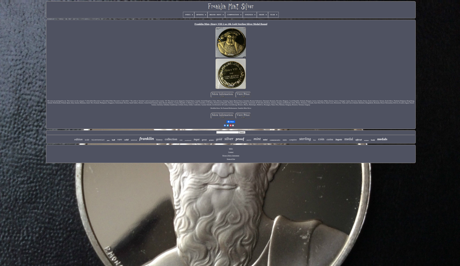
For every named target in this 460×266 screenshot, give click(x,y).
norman (366, 140)
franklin (146, 138)
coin (321, 139)
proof (240, 139)
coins (330, 139)
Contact (230, 152)
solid (126, 140)
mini (265, 139)
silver (228, 138)
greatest (211, 140)
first (314, 140)
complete (293, 140)
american (134, 140)
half (113, 140)
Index (231, 149)
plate (108, 140)
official (358, 140)
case (181, 140)
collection (171, 139)
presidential (188, 140)
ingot (196, 139)
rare (119, 139)
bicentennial (98, 140)
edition (78, 139)
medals (382, 139)
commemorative (275, 140)
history (159, 139)
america (249, 140)
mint (257, 139)
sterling (305, 139)
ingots (339, 139)
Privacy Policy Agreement (230, 155)
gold (219, 139)
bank (373, 140)
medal (348, 139)
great (204, 139)
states (285, 140)
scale (87, 140)
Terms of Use (231, 159)
